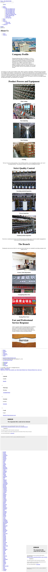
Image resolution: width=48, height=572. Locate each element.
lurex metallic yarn (12, 369)
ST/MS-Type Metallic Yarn (11, 14)
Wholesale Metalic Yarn (32, 369)
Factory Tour (8, 23)
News (4, 18)
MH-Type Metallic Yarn (10, 8)
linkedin (4, 381)
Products (4, 7)
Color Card (8, 22)
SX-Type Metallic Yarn (10, 12)
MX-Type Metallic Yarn (10, 13)
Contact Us (5, 24)
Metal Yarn (2, 369)
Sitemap (2, 368)
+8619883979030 (6, 392)
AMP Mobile (7, 368)
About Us (5, 21)
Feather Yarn (8, 16)
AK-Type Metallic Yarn (10, 9)
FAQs (4, 19)
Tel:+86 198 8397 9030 (7, 360)
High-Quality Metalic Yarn (22, 369)
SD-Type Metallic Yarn (10, 11)
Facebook (5, 403)
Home (4, 6)
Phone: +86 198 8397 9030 (5, 1)
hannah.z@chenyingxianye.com (9, 357)
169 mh (6, 369)
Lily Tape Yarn (8, 17)
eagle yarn (40, 369)
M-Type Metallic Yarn (10, 15)
